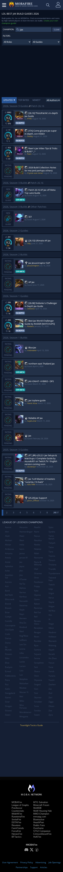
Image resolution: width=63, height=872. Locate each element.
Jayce (21, 566)
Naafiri (37, 527)
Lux (21, 674)
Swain (37, 714)
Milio (21, 700)
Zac (50, 688)
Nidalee (37, 549)
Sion (36, 688)
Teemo (52, 555)
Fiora (7, 680)
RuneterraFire (18, 816)
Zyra (51, 714)
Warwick (52, 641)
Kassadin (23, 601)
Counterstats (18, 811)
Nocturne (38, 557)
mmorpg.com (39, 816)
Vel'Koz (52, 610)
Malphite (23, 679)
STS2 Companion (41, 831)
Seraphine (39, 662)
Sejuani (37, 654)
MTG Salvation (40, 802)
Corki (7, 634)
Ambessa (9, 549)
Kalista (22, 588)
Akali (7, 535)
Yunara (52, 675)
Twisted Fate (52, 579)
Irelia (21, 544)
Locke (22, 661)
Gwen (7, 714)
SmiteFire (16, 819)
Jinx (21, 575)
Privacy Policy (26, 862)
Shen (36, 675)
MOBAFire (17, 802)
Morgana (23, 716)
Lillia (21, 653)
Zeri (50, 697)
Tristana (52, 564)
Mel (21, 696)
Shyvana (38, 680)
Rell (35, 616)
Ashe (7, 570)
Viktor (51, 628)
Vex (50, 614)
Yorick (51, 671)
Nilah (36, 553)
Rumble (37, 641)
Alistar (8, 544)
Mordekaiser (25, 712)
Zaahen (52, 684)
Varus (51, 597)
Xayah (51, 649)
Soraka (37, 710)
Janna (22, 553)
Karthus (23, 596)
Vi (49, 619)
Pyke (36, 590)
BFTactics (17, 837)
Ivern (21, 549)
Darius (8, 638)
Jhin (21, 570)
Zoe (50, 710)
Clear (56, 29)
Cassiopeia (10, 625)
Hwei (21, 535)
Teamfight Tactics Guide (31, 725)
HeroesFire (17, 834)
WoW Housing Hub (42, 811)
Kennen (23, 618)
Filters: (7, 35)
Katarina (23, 605)
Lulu (21, 670)
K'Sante (23, 579)
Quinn (37, 599)
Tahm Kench (51, 537)
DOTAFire (16, 822)
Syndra (52, 531)
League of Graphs (20, 805)
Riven (36, 636)
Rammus (38, 608)
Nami (36, 531)
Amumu (8, 553)
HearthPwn (38, 822)
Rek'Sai (37, 612)
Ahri (7, 531)
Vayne (51, 602)
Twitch (52, 584)
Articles (43, 867)
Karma (22, 592)
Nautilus (38, 540)
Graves (8, 710)
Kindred (23, 627)
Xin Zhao (53, 658)
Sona (36, 706)
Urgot (51, 593)
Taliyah (52, 542)
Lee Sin (22, 644)
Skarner (37, 697)
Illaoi (21, 540)
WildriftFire (17, 813)
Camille (8, 621)
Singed (37, 684)
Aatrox (8, 527)
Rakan (37, 603)
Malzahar (23, 683)
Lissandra (24, 657)
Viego (51, 623)
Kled (21, 631)
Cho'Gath (9, 629)
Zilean (51, 706)
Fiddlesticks (10, 675)
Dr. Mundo (8, 648)
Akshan (8, 540)
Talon (51, 547)
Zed (50, 693)
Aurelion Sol (9, 576)
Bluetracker (38, 819)
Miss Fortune (23, 706)
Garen (8, 697)
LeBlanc (23, 640)
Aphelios (9, 566)
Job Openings (55, 862)
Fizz (7, 684)
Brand (8, 603)
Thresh (52, 560)
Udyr (51, 589)
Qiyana (37, 594)
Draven (8, 654)
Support (34, 867)
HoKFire (37, 837)
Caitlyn (8, 616)
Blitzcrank (9, 599)
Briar (7, 612)
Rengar (37, 632)
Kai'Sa (22, 583)
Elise (7, 662)
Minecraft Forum (41, 805)
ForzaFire (16, 831)
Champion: (8, 29)
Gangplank (10, 693)
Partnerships (22, 867)
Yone (51, 667)
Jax (20, 562)
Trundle (52, 569)
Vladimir (52, 632)
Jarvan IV (23, 557)
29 (54, 512)
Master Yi (23, 692)
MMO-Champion (41, 813)
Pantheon (38, 582)
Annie (7, 562)
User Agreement (10, 862)
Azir (7, 586)
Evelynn (8, 667)
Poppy (37, 586)
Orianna (38, 573)
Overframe (38, 828)
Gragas (8, 706)
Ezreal (8, 671)
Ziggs (51, 701)
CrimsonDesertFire (42, 834)
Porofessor (17, 808)
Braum (8, 608)
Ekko (7, 658)
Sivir (36, 693)
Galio (7, 688)
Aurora (8, 582)
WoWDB (37, 808)
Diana (8, 642)
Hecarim (23, 527)
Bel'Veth (9, 594)
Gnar (7, 701)
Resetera (16, 825)
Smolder (38, 701)
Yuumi (51, 680)
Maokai (22, 687)
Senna (37, 658)
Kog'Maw (23, 635)
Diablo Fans (39, 825)
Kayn (21, 614)
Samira (37, 649)
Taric (51, 551)
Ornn (36, 577)
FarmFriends (18, 828)
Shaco (37, 671)
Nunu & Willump (38, 563)
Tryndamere (54, 573)
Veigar (52, 606)
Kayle (22, 609)
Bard (7, 590)
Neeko (37, 544)
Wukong (52, 645)
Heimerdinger (25, 531)
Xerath (52, 654)
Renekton (38, 628)
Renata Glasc (37, 622)
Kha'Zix (22, 622)
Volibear (52, 636)
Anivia (8, 557)
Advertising (40, 862)
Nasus (37, 535)
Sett (36, 667)
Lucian (22, 666)
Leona (22, 648)
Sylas (51, 527)
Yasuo (51, 662)
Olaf (36, 569)
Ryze (36, 645)
